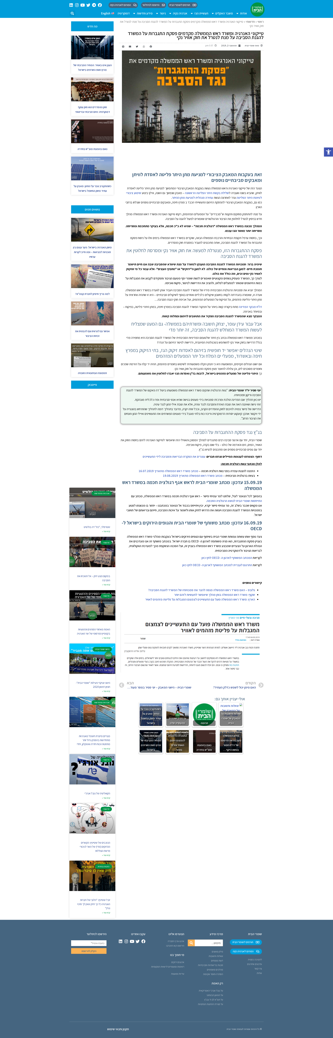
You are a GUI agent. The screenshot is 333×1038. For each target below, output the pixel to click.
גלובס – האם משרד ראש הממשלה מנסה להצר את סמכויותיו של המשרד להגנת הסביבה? (201, 590)
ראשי (261, 22)
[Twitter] (88, 5)
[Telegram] (94, 5)
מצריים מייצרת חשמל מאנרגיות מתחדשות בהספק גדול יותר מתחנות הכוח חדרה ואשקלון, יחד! (93, 740)
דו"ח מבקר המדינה (250, 307)
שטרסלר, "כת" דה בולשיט (97, 527)
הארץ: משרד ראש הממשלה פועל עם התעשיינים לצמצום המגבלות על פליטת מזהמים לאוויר (200, 599)
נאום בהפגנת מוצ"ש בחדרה (92, 149)
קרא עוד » (106, 531)
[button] (328, 152)
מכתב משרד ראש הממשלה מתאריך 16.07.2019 (168, 471)
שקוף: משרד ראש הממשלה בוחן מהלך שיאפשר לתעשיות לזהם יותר (214, 595)
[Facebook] (100, 5)
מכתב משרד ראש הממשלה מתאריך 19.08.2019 (193, 476)
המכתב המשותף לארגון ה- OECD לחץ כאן (227, 558)
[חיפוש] (191, 943)
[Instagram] (77, 5)
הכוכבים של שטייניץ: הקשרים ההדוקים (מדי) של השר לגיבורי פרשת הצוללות (95, 847)
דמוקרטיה (124, 13)
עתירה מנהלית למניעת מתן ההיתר (192, 198)
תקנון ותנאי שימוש (118, 1029)
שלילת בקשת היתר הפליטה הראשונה (207, 193)
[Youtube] (83, 5)
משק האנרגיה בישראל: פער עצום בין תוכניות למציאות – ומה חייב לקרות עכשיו (92, 252)
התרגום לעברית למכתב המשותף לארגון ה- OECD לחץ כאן (217, 565)
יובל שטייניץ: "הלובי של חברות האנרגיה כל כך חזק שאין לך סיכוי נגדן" (93, 904)
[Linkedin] (71, 5)
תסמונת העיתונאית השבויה (92, 373)
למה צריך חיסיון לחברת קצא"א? (92, 294)
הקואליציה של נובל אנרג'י (97, 793)
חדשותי (250, 22)
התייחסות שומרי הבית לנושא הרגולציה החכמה (234, 501)
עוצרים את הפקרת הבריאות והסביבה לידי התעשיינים (174, 457)
